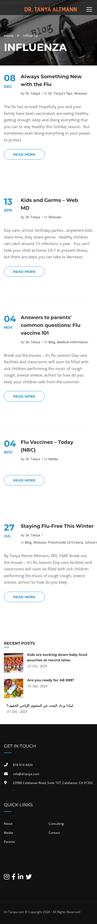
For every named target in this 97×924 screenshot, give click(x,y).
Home (8, 35)
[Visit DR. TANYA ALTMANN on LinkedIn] (20, 878)
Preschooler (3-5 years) (65, 542)
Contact (54, 832)
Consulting (56, 823)
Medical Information (72, 342)
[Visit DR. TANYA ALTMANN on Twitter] (29, 878)
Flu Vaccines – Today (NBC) (47, 446)
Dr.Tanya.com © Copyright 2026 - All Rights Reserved (42, 912)
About (8, 823)
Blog (51, 342)
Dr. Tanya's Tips (60, 93)
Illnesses (80, 93)
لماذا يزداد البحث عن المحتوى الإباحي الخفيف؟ (39, 705)
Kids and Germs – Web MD (49, 204)
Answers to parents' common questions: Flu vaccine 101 (50, 325)
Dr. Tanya (33, 93)
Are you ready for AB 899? (50, 680)
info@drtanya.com (26, 774)
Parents (9, 842)
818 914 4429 (23, 765)
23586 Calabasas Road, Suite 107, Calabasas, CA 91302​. (53, 786)
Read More (24, 154)
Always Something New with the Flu (51, 80)
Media (53, 459)
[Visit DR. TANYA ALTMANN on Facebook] (14, 878)
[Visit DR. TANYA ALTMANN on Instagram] (6, 878)
